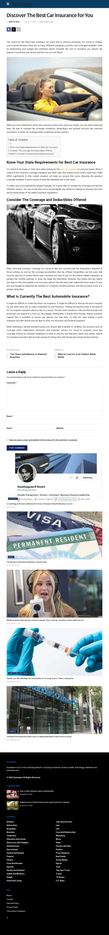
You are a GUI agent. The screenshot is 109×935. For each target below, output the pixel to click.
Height (9, 877)
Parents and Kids (63, 846)
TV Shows (60, 877)
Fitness (10, 860)
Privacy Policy (12, 907)
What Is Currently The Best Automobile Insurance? (32, 154)
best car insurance (68, 169)
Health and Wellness (18, 673)
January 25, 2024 (14, 565)
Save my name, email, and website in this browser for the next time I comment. (43, 440)
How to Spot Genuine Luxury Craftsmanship (37, 791)
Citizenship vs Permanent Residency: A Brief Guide (26, 562)
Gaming (10, 867)
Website (60, 428)
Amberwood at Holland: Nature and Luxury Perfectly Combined (44, 802)
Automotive (44, 22)
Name (10, 416)
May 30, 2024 (12, 507)
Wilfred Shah (14, 22)
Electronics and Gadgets (18, 842)
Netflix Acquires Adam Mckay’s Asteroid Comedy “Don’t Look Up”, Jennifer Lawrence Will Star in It (45, 620)
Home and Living (14, 881)
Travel (59, 874)
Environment (12, 849)
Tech (58, 867)
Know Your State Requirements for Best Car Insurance (34, 147)
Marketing (60, 836)
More (58, 839)
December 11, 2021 (14, 623)
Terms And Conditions (16, 911)
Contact (10, 899)
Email (10, 428)
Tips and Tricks (63, 870)
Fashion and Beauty (15, 853)
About (9, 895)
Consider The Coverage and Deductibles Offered (31, 151)
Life (57, 829)
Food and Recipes (15, 863)
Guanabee (22, 4)
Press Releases (63, 853)
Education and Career (16, 839)
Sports (59, 863)
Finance (12, 731)
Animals (10, 822)
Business (13, 499)
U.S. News (60, 881)
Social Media (61, 860)
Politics (59, 849)
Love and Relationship (65, 832)
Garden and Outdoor (16, 870)
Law (51, 22)
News (11, 557)
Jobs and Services (64, 822)
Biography (11, 829)
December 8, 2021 (14, 740)
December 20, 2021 (14, 681)
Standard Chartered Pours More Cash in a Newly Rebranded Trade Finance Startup (39, 736)
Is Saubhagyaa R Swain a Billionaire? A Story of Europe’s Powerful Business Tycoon (39, 504)
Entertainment (13, 846)
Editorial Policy (13, 903)
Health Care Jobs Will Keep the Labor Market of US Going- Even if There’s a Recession (40, 678)
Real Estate (61, 856)
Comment (12, 382)
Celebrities (11, 836)
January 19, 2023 (30, 22)
